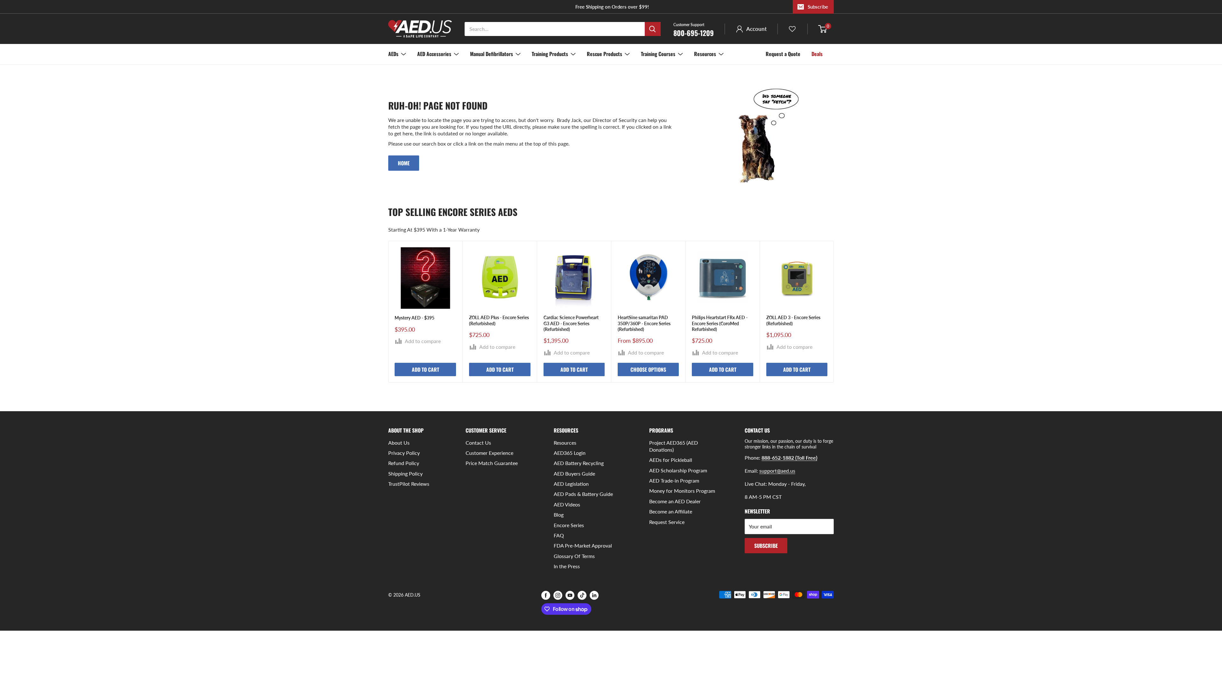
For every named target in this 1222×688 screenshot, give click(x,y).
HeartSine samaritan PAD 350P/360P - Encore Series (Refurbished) (644, 323)
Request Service (667, 522)
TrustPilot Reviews (408, 484)
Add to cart (425, 369)
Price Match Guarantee (492, 463)
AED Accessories (434, 54)
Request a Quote (783, 54)
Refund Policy (403, 463)
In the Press (567, 566)
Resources (705, 54)
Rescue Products (604, 54)
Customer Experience (489, 453)
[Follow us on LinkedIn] (594, 595)
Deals (817, 54)
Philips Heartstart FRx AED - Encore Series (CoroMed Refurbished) (720, 323)
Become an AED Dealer (675, 501)
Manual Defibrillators (491, 54)
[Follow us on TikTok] (582, 595)
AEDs (393, 54)
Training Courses (658, 54)
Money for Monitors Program (682, 491)
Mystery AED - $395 (414, 318)
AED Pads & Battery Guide (583, 494)
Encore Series (569, 525)
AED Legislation (571, 484)
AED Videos (567, 504)
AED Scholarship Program (678, 470)
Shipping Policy (405, 473)
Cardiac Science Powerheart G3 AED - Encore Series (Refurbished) (571, 323)
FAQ (559, 535)
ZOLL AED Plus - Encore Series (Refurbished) (499, 320)
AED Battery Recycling (579, 463)
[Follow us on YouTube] (569, 595)
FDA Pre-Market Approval (583, 545)
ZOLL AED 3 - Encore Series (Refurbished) (793, 320)
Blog (559, 515)
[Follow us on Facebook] (545, 595)
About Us (399, 443)
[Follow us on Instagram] (557, 595)
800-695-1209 (693, 29)
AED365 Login (570, 453)
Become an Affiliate (670, 511)
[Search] (653, 29)
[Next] (833, 311)
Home (404, 163)
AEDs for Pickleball (670, 460)
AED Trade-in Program (674, 480)
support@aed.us (777, 471)
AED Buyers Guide (574, 473)
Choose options (648, 369)
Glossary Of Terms (574, 556)
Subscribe (818, 7)
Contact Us (478, 443)
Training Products (550, 54)
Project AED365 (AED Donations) (673, 446)
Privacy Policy (404, 453)
